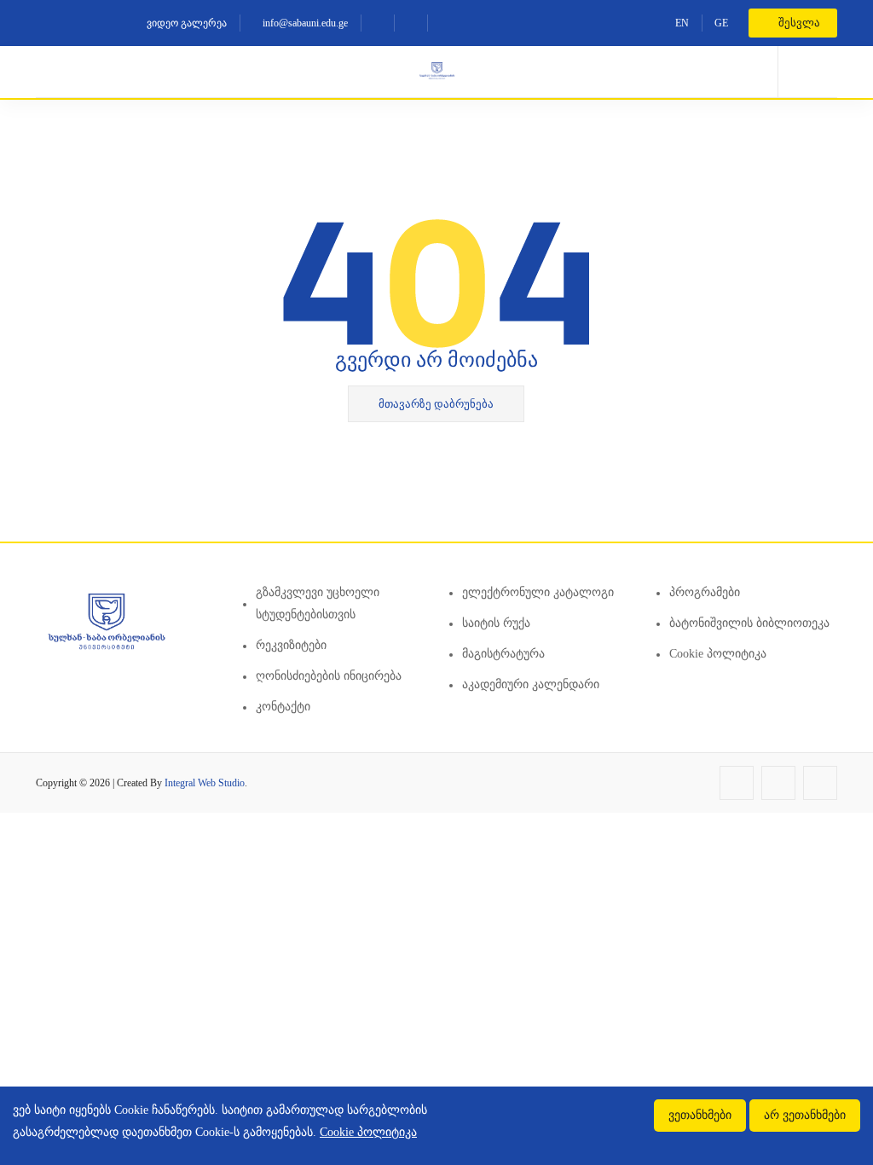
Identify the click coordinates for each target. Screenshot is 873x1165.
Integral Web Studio (205, 783)
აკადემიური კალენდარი (530, 684)
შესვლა (798, 22)
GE (721, 23)
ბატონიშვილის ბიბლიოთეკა (749, 623)
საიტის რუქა (496, 623)
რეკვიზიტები (291, 645)
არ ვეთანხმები (805, 1115)
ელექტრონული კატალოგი (538, 592)
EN (682, 23)
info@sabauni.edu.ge (304, 23)
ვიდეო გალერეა (185, 23)
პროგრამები (704, 592)
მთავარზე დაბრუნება (436, 403)
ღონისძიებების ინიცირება (329, 675)
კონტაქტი (283, 706)
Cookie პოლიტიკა (717, 653)
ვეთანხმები (699, 1115)
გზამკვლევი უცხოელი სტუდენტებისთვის (317, 603)
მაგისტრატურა (503, 653)
